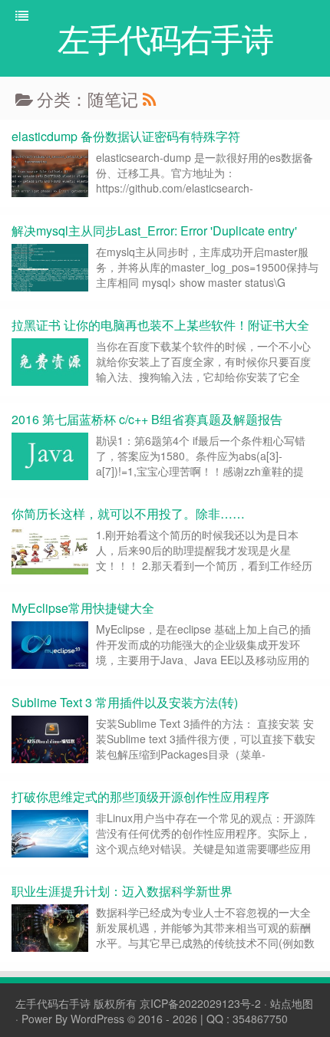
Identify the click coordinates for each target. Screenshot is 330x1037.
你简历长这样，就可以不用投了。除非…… (128, 513)
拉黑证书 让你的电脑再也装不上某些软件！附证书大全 (160, 325)
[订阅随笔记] (149, 98)
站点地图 (291, 1003)
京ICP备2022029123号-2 (200, 1003)
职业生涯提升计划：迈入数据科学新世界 (122, 891)
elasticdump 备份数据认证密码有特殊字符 (126, 136)
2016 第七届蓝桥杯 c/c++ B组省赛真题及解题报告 (147, 419)
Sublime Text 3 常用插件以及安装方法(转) (125, 702)
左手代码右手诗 (53, 1003)
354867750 (260, 1018)
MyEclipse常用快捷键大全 (83, 608)
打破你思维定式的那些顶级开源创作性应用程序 (140, 796)
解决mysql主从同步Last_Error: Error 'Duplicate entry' (154, 230)
